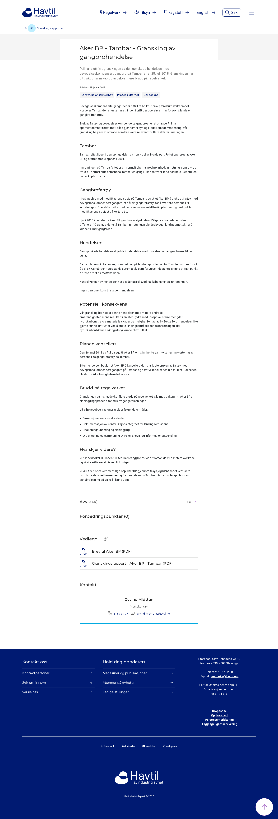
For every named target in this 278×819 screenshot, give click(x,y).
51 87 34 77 (121, 613)
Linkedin (130, 746)
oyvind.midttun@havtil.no (153, 613)
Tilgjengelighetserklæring (219, 724)
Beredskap (151, 95)
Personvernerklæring (219, 719)
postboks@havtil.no (224, 676)
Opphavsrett (219, 715)
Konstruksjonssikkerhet (97, 95)
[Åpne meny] (251, 12)
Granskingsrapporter (49, 28)
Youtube (150, 746)
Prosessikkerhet (128, 95)
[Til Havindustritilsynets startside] (40, 12)
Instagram (171, 746)
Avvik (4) (135, 501)
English (203, 12)
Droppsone (219, 711)
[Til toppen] (264, 807)
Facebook (109, 746)
